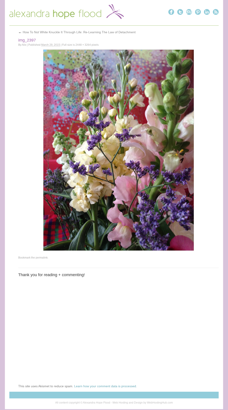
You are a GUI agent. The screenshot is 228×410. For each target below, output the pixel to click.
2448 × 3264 (83, 44)
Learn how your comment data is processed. (105, 386)
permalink (42, 257)
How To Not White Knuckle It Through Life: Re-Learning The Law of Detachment (77, 32)
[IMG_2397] (118, 150)
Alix (24, 44)
